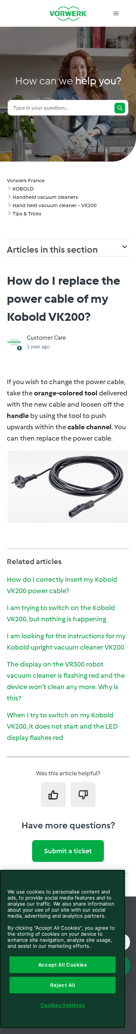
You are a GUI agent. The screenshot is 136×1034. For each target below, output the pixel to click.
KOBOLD (23, 189)
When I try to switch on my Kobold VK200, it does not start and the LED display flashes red (62, 726)
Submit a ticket (68, 851)
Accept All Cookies (62, 965)
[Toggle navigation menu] (115, 14)
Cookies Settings (62, 1005)
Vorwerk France (26, 180)
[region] (62, 949)
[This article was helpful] (53, 794)
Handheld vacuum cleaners (45, 197)
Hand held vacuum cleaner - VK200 (54, 205)
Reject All (62, 985)
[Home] (68, 13)
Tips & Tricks (26, 213)
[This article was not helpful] (83, 794)
